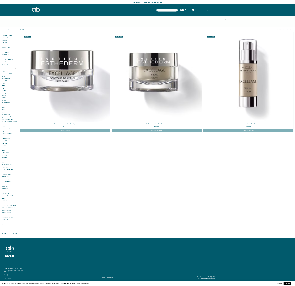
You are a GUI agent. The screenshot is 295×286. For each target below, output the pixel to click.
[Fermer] (293, 283)
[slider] (2, 231)
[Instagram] (181, 10)
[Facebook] (183, 10)
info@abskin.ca (9, 275)
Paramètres (279, 283)
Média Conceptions (209, 278)
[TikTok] (185, 10)
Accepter (288, 283)
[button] (208, 10)
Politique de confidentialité (82, 283)
